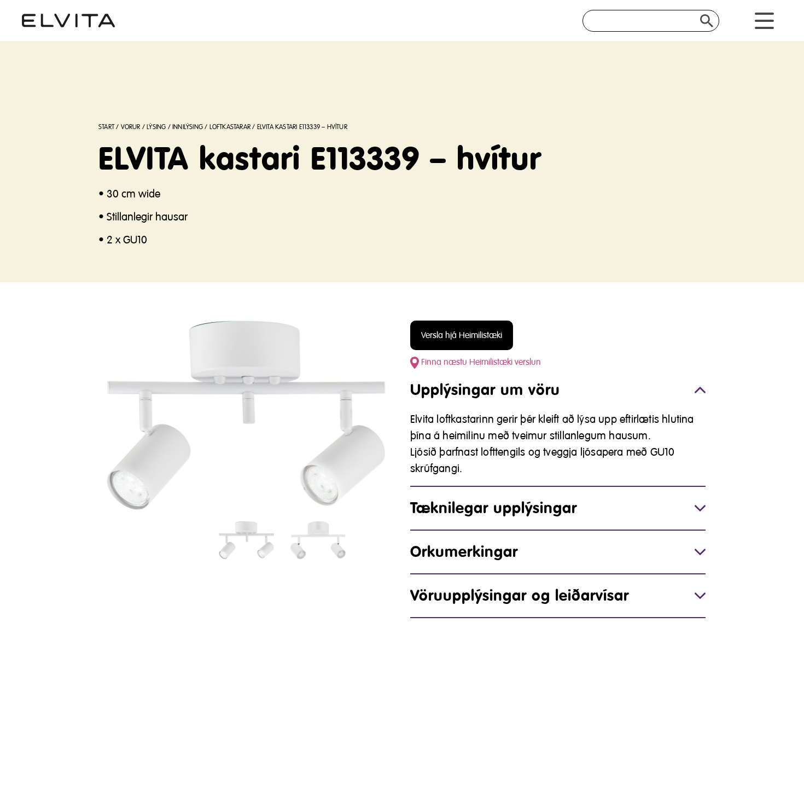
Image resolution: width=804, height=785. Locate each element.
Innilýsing (187, 127)
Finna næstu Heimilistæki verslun (480, 362)
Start (106, 127)
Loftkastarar (229, 127)
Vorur (131, 127)
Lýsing (156, 127)
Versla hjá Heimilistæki (461, 335)
